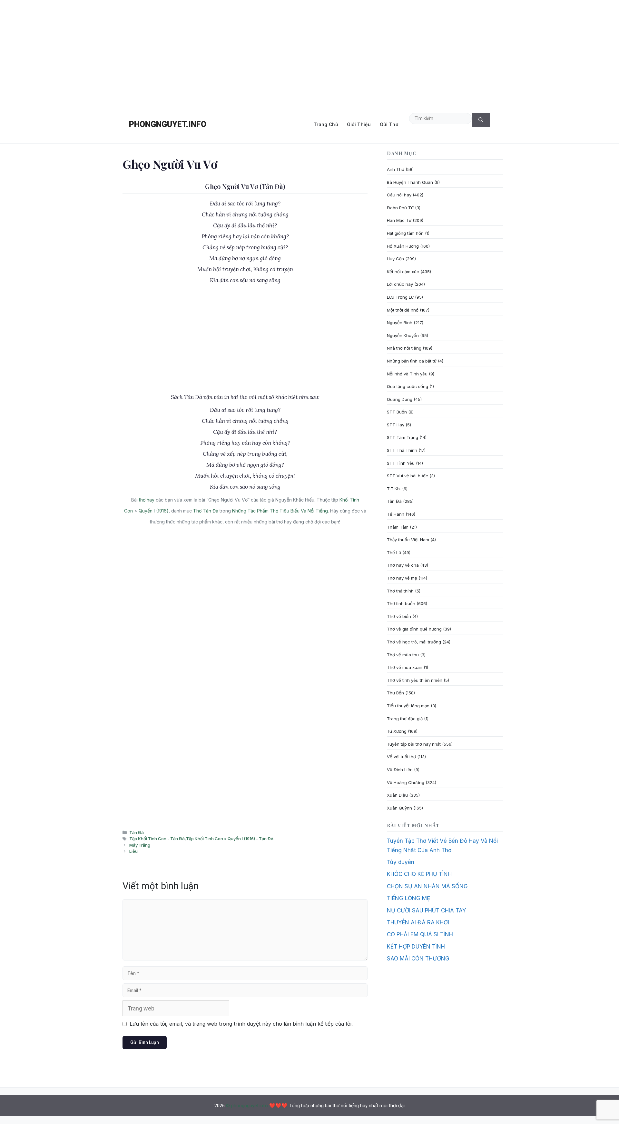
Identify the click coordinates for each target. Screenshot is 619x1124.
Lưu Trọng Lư (400, 297)
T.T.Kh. (394, 488)
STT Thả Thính (402, 450)
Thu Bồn (395, 692)
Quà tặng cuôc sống (407, 386)
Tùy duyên (400, 862)
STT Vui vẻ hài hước (407, 475)
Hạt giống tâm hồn (405, 233)
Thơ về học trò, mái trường (414, 641)
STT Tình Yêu (401, 463)
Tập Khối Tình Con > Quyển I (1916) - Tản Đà (229, 838)
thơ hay (146, 499)
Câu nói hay (399, 194)
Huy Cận (395, 258)
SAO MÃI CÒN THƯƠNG (418, 958)
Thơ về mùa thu (403, 654)
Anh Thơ (395, 169)
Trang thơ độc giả (405, 718)
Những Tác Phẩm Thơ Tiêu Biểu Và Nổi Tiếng (280, 510)
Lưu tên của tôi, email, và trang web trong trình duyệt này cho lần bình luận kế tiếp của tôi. (241, 1023)
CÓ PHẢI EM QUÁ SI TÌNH (420, 934)
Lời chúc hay (400, 284)
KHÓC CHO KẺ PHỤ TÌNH (419, 874)
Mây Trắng (139, 845)
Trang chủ (326, 124)
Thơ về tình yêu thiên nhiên (414, 680)
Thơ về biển (399, 616)
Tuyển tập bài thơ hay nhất (414, 744)
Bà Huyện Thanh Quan (410, 182)
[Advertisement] (309, 53)
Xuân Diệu (397, 795)
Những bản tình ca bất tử (412, 360)
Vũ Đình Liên (400, 769)
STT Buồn (397, 411)
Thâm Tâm (397, 527)
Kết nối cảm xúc (403, 271)
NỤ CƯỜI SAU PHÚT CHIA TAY (426, 910)
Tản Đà (136, 832)
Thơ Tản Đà (205, 510)
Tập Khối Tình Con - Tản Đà (157, 838)
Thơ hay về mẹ (402, 578)
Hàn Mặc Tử (399, 220)
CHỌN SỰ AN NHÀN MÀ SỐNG (427, 886)
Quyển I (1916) (154, 510)
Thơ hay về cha (403, 565)
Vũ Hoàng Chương (405, 782)
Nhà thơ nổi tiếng (404, 348)
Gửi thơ (389, 124)
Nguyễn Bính (399, 322)
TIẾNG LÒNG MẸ (408, 898)
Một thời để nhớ (402, 310)
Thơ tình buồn (401, 603)
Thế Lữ (394, 552)
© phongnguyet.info (247, 1106)
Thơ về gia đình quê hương (414, 629)
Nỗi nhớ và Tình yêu (407, 373)
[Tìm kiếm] (481, 120)
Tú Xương (397, 731)
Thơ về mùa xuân (404, 667)
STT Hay (395, 424)
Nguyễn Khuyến (403, 335)
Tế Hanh (395, 514)
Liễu (133, 851)
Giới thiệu (359, 124)
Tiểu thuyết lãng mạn (408, 705)
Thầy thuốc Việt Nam (408, 539)
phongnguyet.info (167, 124)
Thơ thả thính (400, 590)
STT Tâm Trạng (402, 437)
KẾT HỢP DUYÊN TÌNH (416, 946)
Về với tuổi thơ (401, 756)
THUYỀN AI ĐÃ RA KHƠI (418, 922)
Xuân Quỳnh (399, 808)
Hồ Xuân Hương (403, 246)
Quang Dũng (399, 399)
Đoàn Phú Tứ (400, 207)
